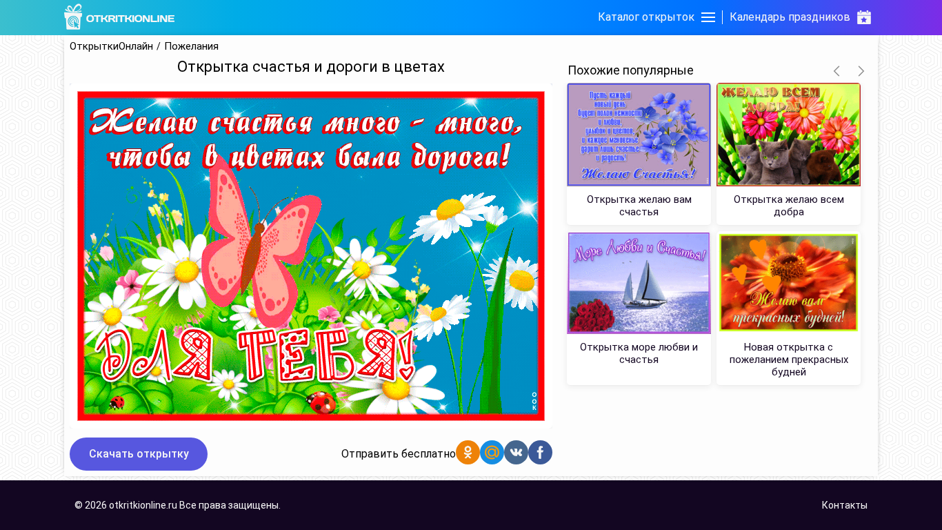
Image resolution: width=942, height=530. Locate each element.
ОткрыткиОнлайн (111, 46)
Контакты (845, 505)
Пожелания (191, 46)
